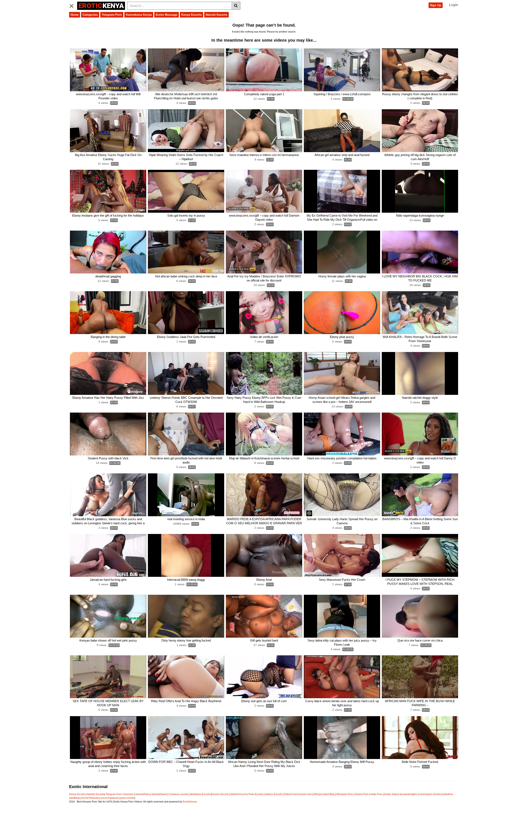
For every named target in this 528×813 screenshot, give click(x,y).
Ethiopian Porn (344, 794)
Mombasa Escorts (200, 794)
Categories (90, 14)
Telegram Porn (112, 14)
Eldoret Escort (238, 794)
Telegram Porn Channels (119, 794)
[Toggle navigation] (73, 5)
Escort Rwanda (90, 798)
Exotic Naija (391, 794)
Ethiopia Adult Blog (324, 794)
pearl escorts (127, 798)
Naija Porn (376, 794)
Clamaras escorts (178, 794)
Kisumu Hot (304, 794)
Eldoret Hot (290, 794)
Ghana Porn (362, 794)
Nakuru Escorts (273, 794)
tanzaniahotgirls (408, 794)
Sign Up (435, 5)
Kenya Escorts (191, 14)
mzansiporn (426, 794)
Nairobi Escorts (216, 14)
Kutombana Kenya (139, 14)
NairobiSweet (159, 794)
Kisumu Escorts (220, 794)
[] (235, 6)
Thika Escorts (255, 794)
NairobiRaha (142, 794)
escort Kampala (109, 798)
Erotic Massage (166, 14)
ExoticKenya (190, 801)
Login (453, 5)
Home (75, 14)
